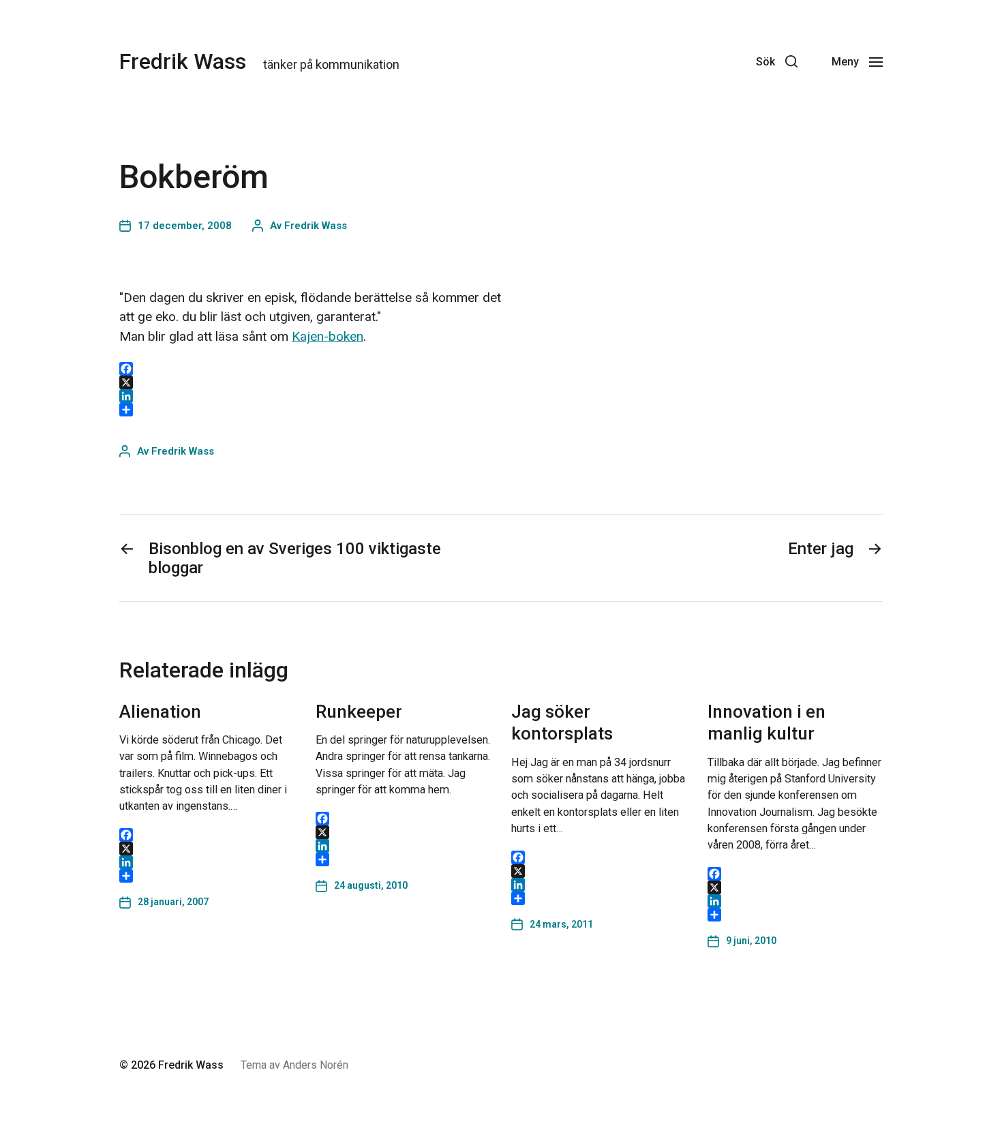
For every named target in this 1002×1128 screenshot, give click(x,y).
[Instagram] (702, 61)
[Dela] (207, 876)
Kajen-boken (327, 336)
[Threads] (672, 61)
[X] (207, 848)
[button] (777, 61)
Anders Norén (315, 1064)
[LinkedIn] (207, 862)
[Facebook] (732, 61)
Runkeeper (359, 711)
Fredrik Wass (182, 61)
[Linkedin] (642, 61)
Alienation (160, 711)
